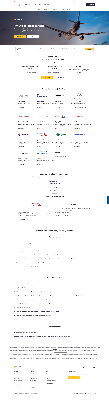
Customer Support (50, 373)
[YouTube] (94, 367)
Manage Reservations (76, 1)
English (16, 1)
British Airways (40, 128)
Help (94, 1)
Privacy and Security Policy (24, 393)
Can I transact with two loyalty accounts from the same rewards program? (33, 303)
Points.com (35, 347)
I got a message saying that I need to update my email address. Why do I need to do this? (36, 254)
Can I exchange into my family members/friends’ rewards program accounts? (33, 315)
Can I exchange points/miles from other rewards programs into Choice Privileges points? (36, 311)
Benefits (39, 9)
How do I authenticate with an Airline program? (26, 266)
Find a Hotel (17, 373)
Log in (20, 385)
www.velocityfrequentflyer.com (63, 215)
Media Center (33, 380)
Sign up (16, 385)
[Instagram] (83, 367)
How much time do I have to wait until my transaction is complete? (31, 287)
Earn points (54, 9)
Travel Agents (33, 382)
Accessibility (89, 1)
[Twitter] (90, 367)
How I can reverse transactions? (22, 283)
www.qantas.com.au (23, 220)
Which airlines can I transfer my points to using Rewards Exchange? (31, 243)
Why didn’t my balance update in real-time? (25, 332)
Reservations (17, 376)
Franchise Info (33, 378)
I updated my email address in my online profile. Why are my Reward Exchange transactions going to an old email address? (45, 258)
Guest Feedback (49, 376)
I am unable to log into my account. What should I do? (27, 251)
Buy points (69, 9)
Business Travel (17, 382)
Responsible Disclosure (51, 380)
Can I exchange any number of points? (23, 307)
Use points (46, 9)
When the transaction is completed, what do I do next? (28, 291)
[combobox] (28, 4)
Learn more (21, 107)
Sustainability (33, 387)
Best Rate (16, 378)
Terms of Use (15, 393)
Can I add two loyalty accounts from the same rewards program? (30, 299)
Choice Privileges (18, 380)
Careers (32, 376)
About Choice (33, 373)
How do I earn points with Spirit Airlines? (24, 247)
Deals (40, 4)
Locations (84, 1)
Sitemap (48, 378)
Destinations (46, 4)
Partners (62, 9)
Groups (35, 4)
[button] (108, 200)
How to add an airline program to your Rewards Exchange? (29, 262)
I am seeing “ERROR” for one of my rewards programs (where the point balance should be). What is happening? (42, 336)
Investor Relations (34, 385)
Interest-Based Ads (34, 393)
